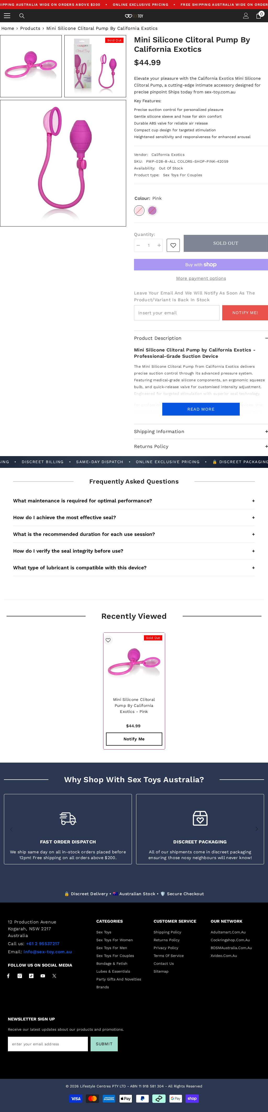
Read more (200, 409)
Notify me (134, 738)
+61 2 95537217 (43, 943)
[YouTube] (43, 976)
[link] (173, 245)
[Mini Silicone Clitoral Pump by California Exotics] (134, 663)
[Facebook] (8, 976)
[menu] (7, 16)
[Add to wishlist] (108, 640)
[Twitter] (54, 976)
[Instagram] (20, 976)
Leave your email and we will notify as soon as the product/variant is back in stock (194, 296)
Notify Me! (245, 312)
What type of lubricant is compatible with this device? (134, 568)
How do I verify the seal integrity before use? (134, 551)
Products (30, 28)
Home (7, 28)
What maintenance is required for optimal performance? (134, 501)
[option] (134, 691)
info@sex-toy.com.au (48, 951)
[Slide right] (256, 829)
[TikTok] (31, 976)
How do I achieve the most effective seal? (134, 517)
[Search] (22, 16)
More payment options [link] (201, 278)
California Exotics (168, 154)
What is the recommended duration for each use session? (134, 534)
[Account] (246, 16)
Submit (104, 1043)
